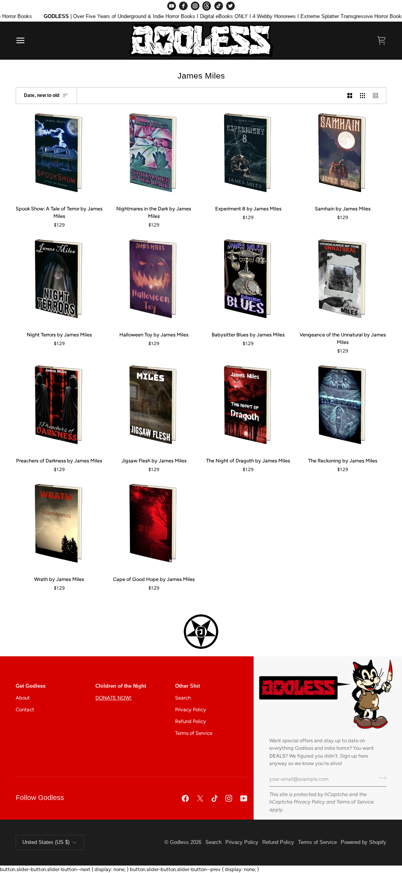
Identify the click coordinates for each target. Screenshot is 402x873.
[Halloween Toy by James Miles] (153, 281)
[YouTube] (171, 6)
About (23, 698)
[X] (200, 798)
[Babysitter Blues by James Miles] (248, 281)
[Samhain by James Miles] (342, 155)
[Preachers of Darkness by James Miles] (59, 407)
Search (183, 698)
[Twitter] (230, 6)
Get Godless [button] (31, 686)
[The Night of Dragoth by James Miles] (248, 407)
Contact (25, 709)
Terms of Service (355, 802)
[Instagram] (195, 6)
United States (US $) (45, 842)
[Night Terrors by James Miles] (59, 281)
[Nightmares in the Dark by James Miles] (153, 155)
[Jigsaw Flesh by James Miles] (153, 407)
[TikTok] (218, 6)
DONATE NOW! (113, 698)
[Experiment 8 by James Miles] (248, 155)
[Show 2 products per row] (350, 95)
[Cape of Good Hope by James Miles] (153, 525)
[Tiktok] (215, 798)
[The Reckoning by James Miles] (342, 407)
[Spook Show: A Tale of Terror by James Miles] (59, 155)
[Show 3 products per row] (362, 95)
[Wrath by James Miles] (59, 525)
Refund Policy (190, 721)
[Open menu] (27, 40)
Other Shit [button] (187, 686)
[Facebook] (183, 6)
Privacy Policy (309, 802)
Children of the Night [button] (120, 686)
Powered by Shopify (363, 842)
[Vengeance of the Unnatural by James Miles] (342, 281)
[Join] (379, 778)
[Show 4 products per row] (377, 95)
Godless (179, 842)
